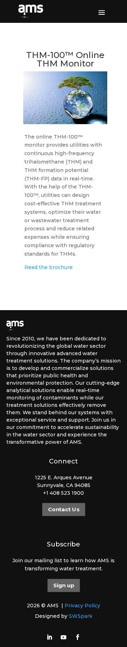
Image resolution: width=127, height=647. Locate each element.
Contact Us (63, 509)
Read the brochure (48, 267)
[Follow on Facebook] (77, 637)
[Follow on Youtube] (63, 637)
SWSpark (80, 616)
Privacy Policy (82, 605)
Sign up (63, 585)
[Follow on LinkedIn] (49, 637)
